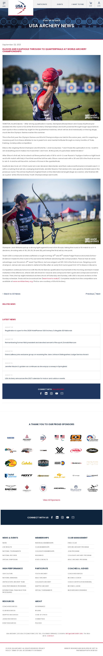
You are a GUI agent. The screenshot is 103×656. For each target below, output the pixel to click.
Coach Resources (75, 574)
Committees (40, 619)
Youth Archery (41, 574)
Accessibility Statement (32, 650)
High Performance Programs (14, 586)
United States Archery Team (14, 582)
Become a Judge (74, 586)
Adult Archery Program (77, 559)
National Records (10, 555)
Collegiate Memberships (44, 551)
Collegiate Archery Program (79, 555)
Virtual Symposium (10, 559)
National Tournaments (12, 551)
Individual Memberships (44, 543)
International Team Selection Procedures (14, 591)
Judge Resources (9, 619)
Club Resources (9, 611)
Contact (50, 636)
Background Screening (77, 590)
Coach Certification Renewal (80, 582)
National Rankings (10, 578)
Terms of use (17, 650)
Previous (90, 293)
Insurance (39, 555)
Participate (42, 4)
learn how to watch (51, 278)
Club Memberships (42, 547)
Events (60, 4)
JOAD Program (73, 551)
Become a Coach (74, 578)
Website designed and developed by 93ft (79, 648)
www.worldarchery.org (23, 281)
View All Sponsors (51, 500)
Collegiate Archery (43, 582)
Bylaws (38, 611)
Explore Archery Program (78, 547)
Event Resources (9, 623)
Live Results (7, 547)
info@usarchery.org (74, 634)
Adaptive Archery (42, 586)
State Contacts (41, 559)
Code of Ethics (41, 615)
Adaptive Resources (10, 615)
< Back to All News (11, 293)
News (5, 543)
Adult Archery (41, 578)
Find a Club (72, 543)
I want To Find (78, 4)
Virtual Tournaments (43, 590)
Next (98, 293)
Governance (40, 606)
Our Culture (8, 574)
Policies (38, 623)
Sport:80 (93, 650)
